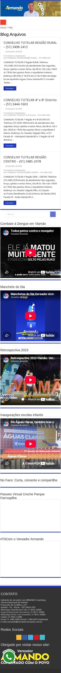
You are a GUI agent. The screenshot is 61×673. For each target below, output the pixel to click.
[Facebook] (24, 637)
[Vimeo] (42, 637)
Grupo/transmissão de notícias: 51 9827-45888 (22, 612)
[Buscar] (53, 214)
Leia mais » (10, 88)
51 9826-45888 (34, 610)
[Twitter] (30, 637)
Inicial (3, 27)
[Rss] (18, 637)
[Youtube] (36, 637)
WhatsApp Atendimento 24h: (14, 610)
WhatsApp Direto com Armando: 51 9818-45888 (23, 614)
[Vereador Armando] (30, 8)
